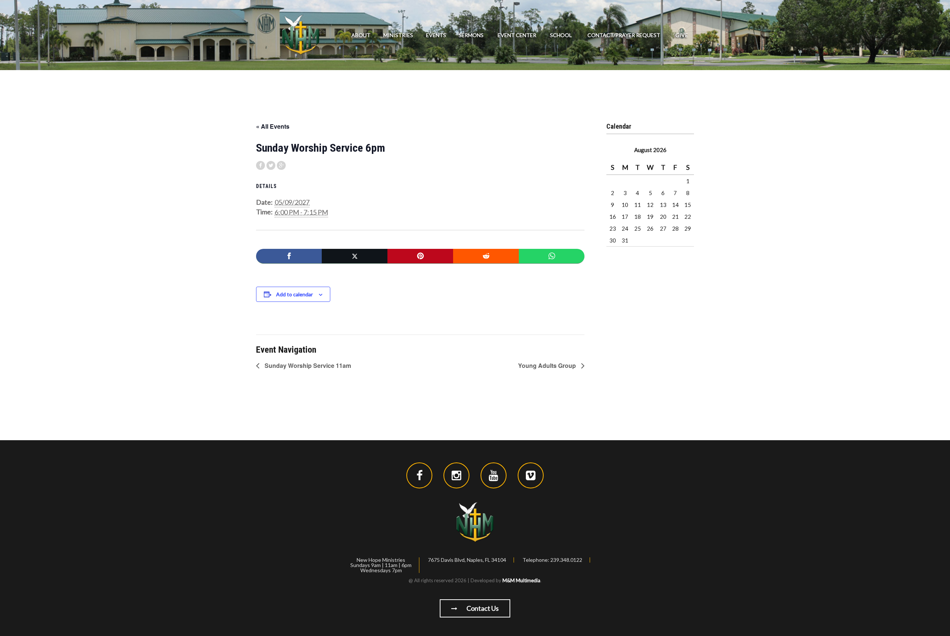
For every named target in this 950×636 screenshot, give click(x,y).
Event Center (517, 35)
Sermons (471, 35)
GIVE (681, 35)
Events (436, 35)
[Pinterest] (420, 256)
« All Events (272, 126)
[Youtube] (494, 475)
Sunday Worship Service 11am (307, 365)
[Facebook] (289, 256)
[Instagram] (456, 475)
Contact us (482, 608)
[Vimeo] (531, 475)
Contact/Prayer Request (623, 35)
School (561, 35)
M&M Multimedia (521, 580)
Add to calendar (294, 294)
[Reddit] (486, 256)
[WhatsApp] (551, 256)
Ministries (398, 35)
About (360, 35)
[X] (354, 256)
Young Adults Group (547, 365)
